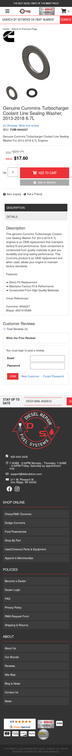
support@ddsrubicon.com (26, 474)
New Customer (30, 376)
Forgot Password (53, 376)
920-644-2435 (19, 457)
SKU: (6, 129)
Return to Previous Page (24, 28)
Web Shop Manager (48, 751)
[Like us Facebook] (9, 490)
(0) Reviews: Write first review (21, 125)
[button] (36, 20)
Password (13, 365)
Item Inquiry (14, 194)
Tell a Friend (34, 194)
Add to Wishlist (47, 182)
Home (6, 28)
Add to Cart (47, 173)
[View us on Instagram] (17, 490)
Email (10, 358)
